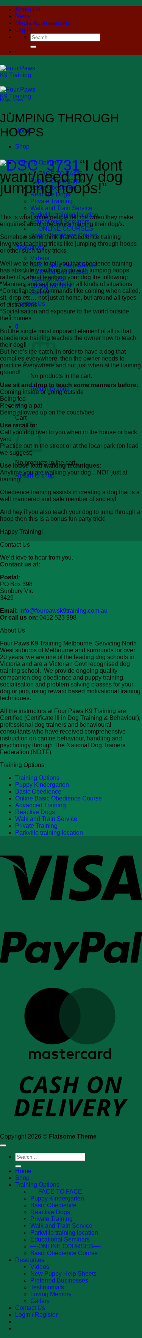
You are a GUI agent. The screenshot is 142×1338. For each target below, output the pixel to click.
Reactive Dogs (50, 194)
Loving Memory (51, 1294)
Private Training (51, 201)
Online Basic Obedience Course (58, 798)
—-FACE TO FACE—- (60, 1191)
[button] (17, 326)
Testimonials (47, 1287)
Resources (29, 1260)
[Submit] (33, 47)
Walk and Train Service (61, 208)
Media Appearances (42, 23)
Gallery (40, 1301)
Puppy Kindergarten (42, 784)
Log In (23, 30)
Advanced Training (40, 805)
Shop (22, 146)
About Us (27, 9)
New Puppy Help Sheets (63, 1273)
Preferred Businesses (59, 1280)
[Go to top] (3, 1145)
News (23, 16)
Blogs (5, 99)
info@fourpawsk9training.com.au (63, 610)
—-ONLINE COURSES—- (65, 228)
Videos (39, 258)
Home (23, 1171)
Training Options (37, 778)
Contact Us (30, 1308)
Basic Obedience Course (64, 1253)
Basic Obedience (38, 791)
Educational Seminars (60, 1239)
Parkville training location (49, 832)
